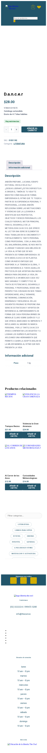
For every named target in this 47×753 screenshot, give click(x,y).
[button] (7, 19)
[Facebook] (13, 580)
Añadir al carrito (32, 129)
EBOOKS (30, 536)
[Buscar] (14, 21)
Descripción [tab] (14, 163)
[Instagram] (23, 580)
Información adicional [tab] (19, 167)
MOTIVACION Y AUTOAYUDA (23, 554)
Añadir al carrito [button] (14, 435)
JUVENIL (17, 536)
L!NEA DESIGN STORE (23, 548)
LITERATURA (19, 144)
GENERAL (31, 542)
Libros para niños (23, 530)
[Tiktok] (33, 580)
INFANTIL (16, 542)
